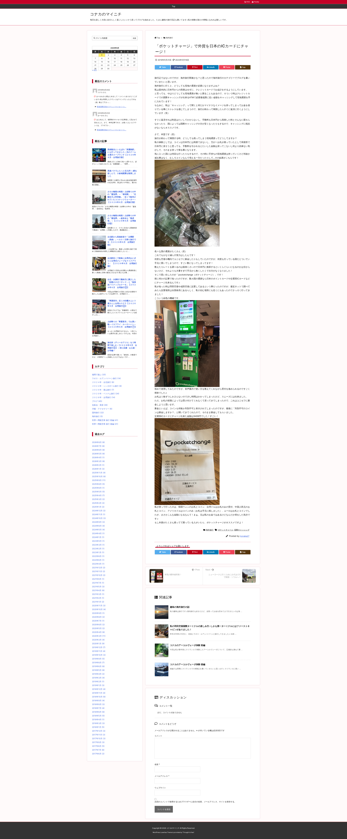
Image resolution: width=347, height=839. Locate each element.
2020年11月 (98, 605)
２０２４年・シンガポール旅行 (107, 386)
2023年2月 (98, 548)
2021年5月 (98, 586)
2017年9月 (98, 742)
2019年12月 (98, 647)
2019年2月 (98, 681)
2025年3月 (98, 499)
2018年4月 (98, 719)
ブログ (97, 401)
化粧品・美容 (100, 405)
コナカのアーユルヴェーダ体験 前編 (187, 645)
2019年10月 (99, 655)
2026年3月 (98, 461)
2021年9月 (98, 579)
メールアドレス (162, 776)
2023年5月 (98, 541)
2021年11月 (98, 571)
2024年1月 (98, 537)
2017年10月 (98, 738)
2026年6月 (98, 450)
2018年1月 (98, 727)
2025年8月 (98, 484)
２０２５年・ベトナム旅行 (105, 393)
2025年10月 (99, 476)
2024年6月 (98, 526)
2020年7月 (98, 621)
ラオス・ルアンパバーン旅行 (106, 378)
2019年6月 (98, 666)
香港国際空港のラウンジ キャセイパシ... (111, 107)
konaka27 (244, 536)
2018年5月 (98, 715)
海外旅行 (169, 38)
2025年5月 (98, 491)
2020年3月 (98, 636)
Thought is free (188, 832)
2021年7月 (98, 583)
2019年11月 (98, 651)
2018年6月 (98, 712)
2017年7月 (98, 750)
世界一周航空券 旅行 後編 (105, 424)
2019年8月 (98, 662)
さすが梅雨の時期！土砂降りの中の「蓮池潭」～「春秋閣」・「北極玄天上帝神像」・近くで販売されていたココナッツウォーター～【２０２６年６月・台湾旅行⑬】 (121, 196)
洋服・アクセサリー (102, 409)
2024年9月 (98, 522)
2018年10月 (99, 697)
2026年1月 (98, 469)
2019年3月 (98, 678)
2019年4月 (98, 674)
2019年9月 (98, 659)
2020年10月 (99, 609)
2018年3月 (98, 723)
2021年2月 (98, 598)
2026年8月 (98, 442)
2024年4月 (98, 533)
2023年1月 (98, 552)
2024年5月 (98, 529)
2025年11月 (98, 472)
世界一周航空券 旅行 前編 (105, 420)
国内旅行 (98, 412)
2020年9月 (98, 613)
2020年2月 (98, 640)
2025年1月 (98, 507)
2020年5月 (98, 628)
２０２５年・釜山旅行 (103, 390)
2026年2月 (98, 465)
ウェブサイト (160, 788)
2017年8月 (98, 746)
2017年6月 (98, 753)
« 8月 (94, 70)
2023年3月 (98, 545)
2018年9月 (98, 700)
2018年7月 (98, 708)
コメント (158, 736)
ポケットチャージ (225, 530)
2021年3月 (98, 594)
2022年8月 (98, 556)
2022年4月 (98, 564)
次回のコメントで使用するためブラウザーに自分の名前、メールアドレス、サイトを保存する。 (195, 801)
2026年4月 (98, 457)
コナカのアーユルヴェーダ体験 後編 (187, 664)
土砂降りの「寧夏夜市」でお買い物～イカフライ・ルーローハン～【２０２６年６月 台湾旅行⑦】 (122, 324)
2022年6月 (98, 560)
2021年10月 (98, 575)
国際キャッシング (241, 530)
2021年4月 (98, 590)
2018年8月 (98, 704)
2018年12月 (98, 689)
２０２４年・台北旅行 (103, 382)
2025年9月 (98, 480)
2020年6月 (98, 624)
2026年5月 (98, 453)
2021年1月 (98, 602)
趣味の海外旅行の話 (179, 607)
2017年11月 (98, 734)
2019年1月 (98, 685)
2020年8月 (98, 617)
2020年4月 (98, 632)
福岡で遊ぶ (99, 374)
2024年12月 (98, 510)
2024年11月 (98, 514)
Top (158, 38)
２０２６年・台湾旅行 (103, 397)
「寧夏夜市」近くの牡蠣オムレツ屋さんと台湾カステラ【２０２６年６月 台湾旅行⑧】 (121, 303)
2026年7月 (98, 446)
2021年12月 (98, 567)
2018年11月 (98, 693)
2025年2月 (98, 503)
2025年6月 (98, 488)
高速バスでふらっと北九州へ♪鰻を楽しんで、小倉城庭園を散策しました (122, 173)
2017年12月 (98, 731)
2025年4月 (98, 495)
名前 (157, 764)
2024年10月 (99, 518)
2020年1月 (98, 643)
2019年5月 (98, 670)
